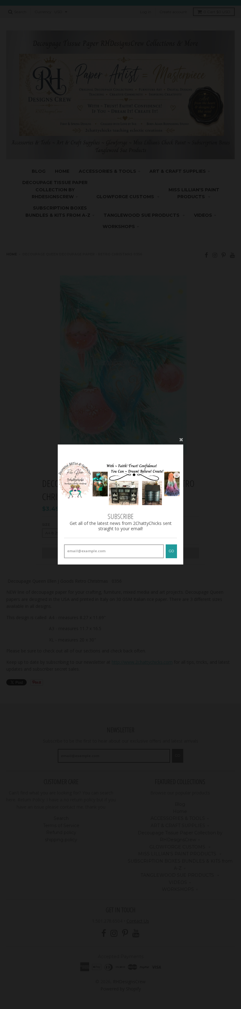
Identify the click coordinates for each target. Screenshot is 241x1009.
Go (171, 551)
